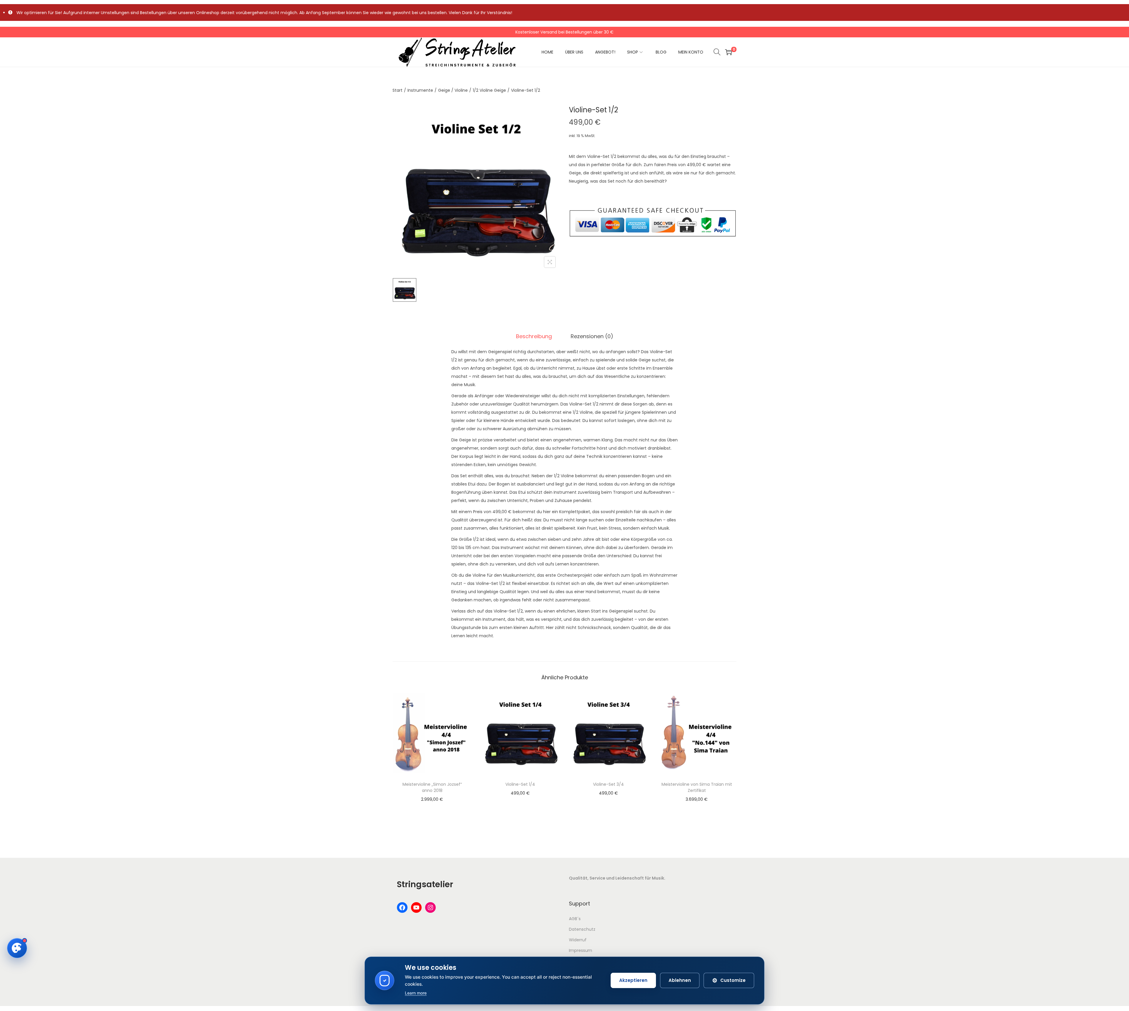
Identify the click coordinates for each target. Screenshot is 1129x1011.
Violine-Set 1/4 (520, 784)
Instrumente (420, 90)
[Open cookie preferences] (17, 948)
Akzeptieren (633, 980)
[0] (728, 52)
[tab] (534, 336)
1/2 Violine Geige (489, 90)
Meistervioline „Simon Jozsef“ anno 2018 (432, 787)
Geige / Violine (453, 90)
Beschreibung (534, 336)
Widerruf (578, 940)
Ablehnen (680, 980)
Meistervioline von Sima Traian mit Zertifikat (697, 787)
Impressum (580, 950)
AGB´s (575, 919)
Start (398, 90)
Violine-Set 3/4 (608, 784)
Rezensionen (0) (592, 336)
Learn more (416, 992)
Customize (729, 980)
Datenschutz (582, 929)
